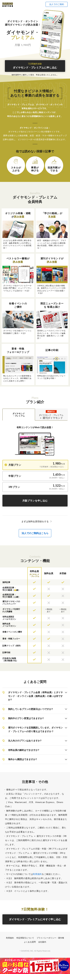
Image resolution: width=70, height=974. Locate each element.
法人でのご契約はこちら (35, 533)
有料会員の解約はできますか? (23, 750)
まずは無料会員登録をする (35, 521)
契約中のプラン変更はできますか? (26, 718)
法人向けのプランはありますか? (25, 740)
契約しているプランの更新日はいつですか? (30, 709)
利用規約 (37, 874)
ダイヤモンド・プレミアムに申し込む (35, 66)
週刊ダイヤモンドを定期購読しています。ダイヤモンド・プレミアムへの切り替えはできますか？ (35, 729)
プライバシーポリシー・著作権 (50, 938)
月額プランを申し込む (35, 500)
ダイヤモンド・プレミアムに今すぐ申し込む (35, 919)
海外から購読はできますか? (22, 759)
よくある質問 (30, 942)
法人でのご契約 (56, 4)
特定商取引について (25, 938)
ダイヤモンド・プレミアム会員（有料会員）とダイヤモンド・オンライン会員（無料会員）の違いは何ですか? (35, 696)
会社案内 (42, 942)
